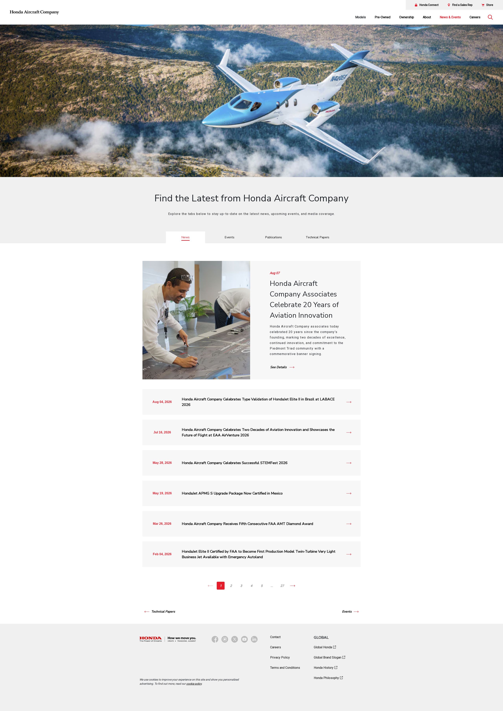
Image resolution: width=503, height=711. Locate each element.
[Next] (292, 586)
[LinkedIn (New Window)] (254, 639)
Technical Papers (163, 611)
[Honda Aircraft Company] (34, 12)
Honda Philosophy (326, 678)
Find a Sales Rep (462, 4)
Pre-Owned (382, 17)
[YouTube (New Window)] (244, 639)
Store (489, 4)
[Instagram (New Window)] (224, 639)
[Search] (490, 17)
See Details (278, 367)
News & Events (450, 17)
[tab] (185, 237)
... (272, 586)
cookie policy (194, 683)
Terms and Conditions (285, 668)
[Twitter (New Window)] (234, 639)
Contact (275, 637)
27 (282, 586)
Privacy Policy (280, 657)
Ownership (406, 17)
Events (347, 611)
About (427, 17)
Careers (475, 17)
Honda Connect (429, 4)
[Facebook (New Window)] (215, 639)
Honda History (323, 668)
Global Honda (323, 647)
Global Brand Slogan (327, 657)
